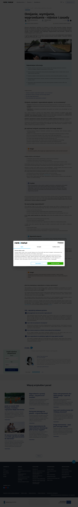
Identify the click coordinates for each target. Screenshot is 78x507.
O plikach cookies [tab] (56, 246)
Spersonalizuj (38, 263)
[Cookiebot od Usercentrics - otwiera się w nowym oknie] (58, 243)
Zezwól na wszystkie (55, 263)
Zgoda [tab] (22, 246)
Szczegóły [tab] (39, 246)
